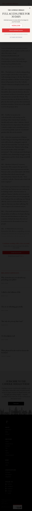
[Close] (29, 8)
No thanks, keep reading (16, 37)
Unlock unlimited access (16, 30)
